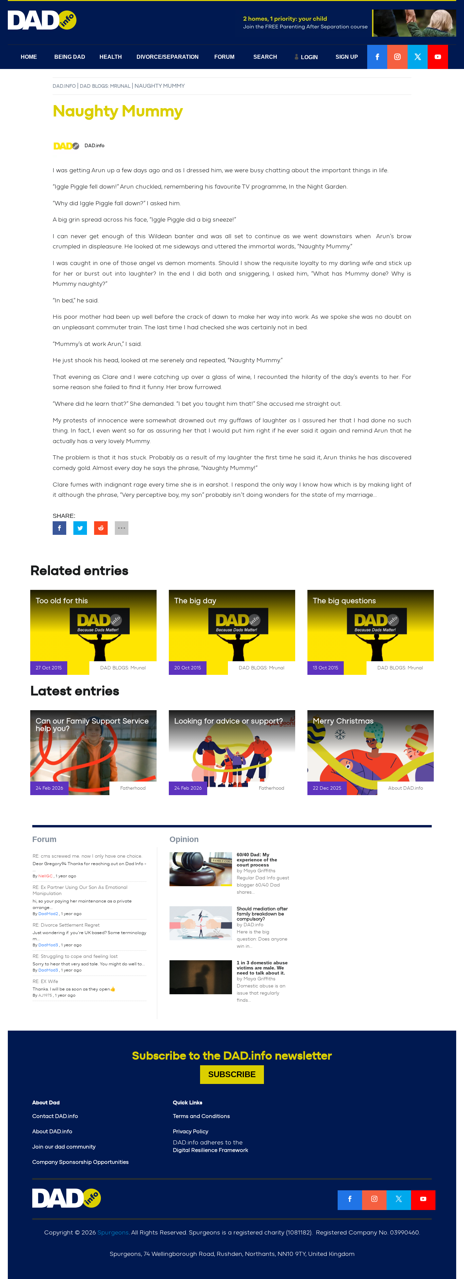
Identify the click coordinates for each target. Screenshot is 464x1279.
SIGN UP (347, 57)
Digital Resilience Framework (210, 1150)
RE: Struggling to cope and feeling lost (75, 956)
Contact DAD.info (55, 1116)
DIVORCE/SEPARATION (168, 57)
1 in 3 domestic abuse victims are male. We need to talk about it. (262, 968)
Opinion (184, 839)
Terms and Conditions (201, 1116)
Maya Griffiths (259, 871)
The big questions (344, 601)
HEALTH (111, 57)
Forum (44, 839)
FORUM (224, 57)
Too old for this (62, 601)
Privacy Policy (190, 1131)
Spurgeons (113, 1233)
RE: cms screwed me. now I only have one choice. (87, 856)
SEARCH (265, 57)
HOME (29, 57)
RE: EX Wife (45, 981)
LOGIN (309, 57)
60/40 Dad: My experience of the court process (257, 860)
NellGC (45, 876)
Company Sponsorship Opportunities (80, 1162)
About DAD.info (405, 788)
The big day (195, 601)
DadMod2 (48, 914)
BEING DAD (69, 57)
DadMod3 (48, 945)
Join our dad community (63, 1147)
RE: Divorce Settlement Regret (66, 925)
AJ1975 (45, 995)
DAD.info (64, 86)
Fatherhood (133, 788)
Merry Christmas (343, 721)
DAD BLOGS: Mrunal (105, 86)
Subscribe (232, 1074)
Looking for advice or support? (228, 721)
